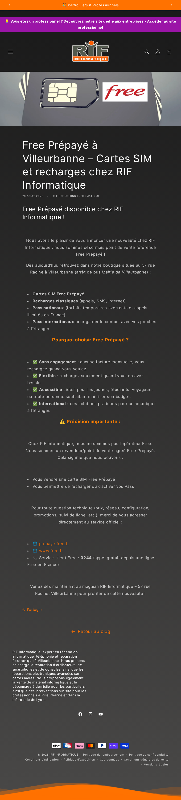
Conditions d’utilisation (42, 759)
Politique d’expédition (79, 759)
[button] (10, 52)
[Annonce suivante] (171, 5)
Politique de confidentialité (149, 754)
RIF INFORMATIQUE (64, 754)
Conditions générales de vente (146, 759)
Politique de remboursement (103, 754)
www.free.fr (51, 550)
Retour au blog (94, 631)
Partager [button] (34, 610)
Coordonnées (109, 759)
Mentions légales (156, 764)
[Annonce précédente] (9, 5)
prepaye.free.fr (54, 543)
